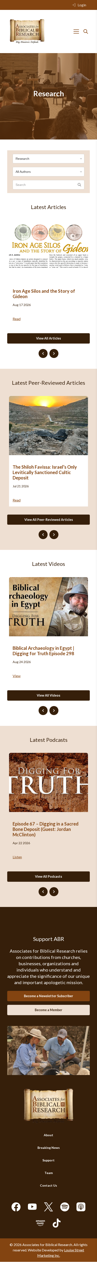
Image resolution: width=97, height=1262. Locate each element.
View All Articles (48, 338)
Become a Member (48, 1010)
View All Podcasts (48, 876)
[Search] (86, 31)
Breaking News (48, 1148)
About (48, 1135)
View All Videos (48, 695)
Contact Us (48, 1186)
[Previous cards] (43, 353)
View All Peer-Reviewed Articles (48, 520)
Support (48, 1160)
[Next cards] (53, 353)
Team (48, 1173)
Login (82, 5)
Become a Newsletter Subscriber (48, 996)
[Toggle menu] (76, 31)
